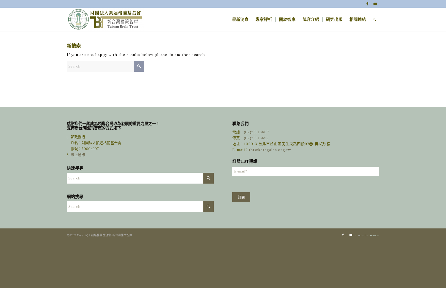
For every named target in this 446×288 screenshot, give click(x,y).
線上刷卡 (78, 154)
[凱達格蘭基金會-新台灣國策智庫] (105, 19)
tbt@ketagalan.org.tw (270, 149)
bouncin (374, 235)
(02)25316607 (256, 132)
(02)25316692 (256, 138)
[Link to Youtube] (375, 4)
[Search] (374, 19)
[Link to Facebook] (367, 4)
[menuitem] (240, 19)
